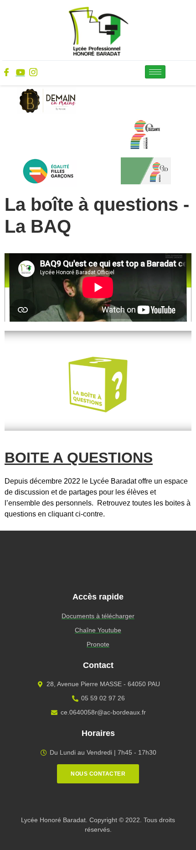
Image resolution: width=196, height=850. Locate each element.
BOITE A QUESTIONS (79, 457)
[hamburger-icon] (155, 71)
